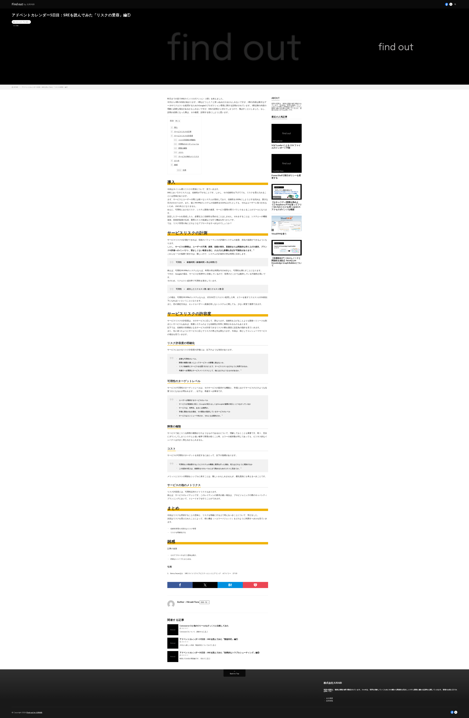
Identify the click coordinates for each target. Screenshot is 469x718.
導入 (174, 127)
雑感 (174, 165)
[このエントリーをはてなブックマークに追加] (230, 585)
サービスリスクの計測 (181, 131)
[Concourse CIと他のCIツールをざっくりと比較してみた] (172, 629)
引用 (181, 170)
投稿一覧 (204, 602)
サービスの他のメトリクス (186, 156)
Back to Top (234, 674)
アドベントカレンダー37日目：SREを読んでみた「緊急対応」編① (209, 639)
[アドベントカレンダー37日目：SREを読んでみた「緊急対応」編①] (172, 643)
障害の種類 (180, 148)
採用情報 (329, 701)
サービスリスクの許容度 (182, 136)
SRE (27, 22)
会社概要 (329, 698)
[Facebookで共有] (180, 585)
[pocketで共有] (255, 585)
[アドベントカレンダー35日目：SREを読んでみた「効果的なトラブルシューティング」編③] (172, 656)
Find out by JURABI (34, 712)
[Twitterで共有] (205, 585)
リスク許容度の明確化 (185, 140)
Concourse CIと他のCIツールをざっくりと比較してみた (204, 625)
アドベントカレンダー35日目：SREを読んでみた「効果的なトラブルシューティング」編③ (219, 652)
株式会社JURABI (333, 682)
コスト (179, 152)
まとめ (175, 160)
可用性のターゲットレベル (186, 144)
